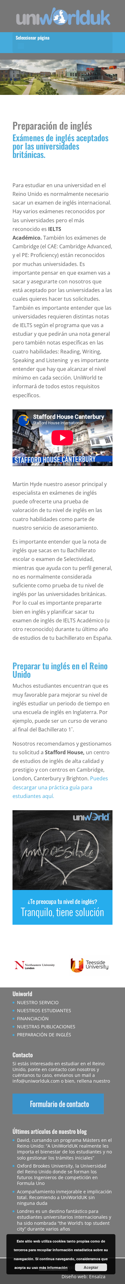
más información (53, 1267)
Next (104, 966)
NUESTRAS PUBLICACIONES (46, 1026)
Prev (21, 966)
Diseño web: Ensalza (83, 1276)
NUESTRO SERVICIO (38, 1002)
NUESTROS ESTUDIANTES (44, 1010)
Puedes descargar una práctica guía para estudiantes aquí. (60, 787)
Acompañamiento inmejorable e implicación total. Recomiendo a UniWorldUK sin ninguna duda (64, 1197)
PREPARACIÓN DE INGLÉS (44, 1035)
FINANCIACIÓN (33, 1018)
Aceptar (91, 1267)
